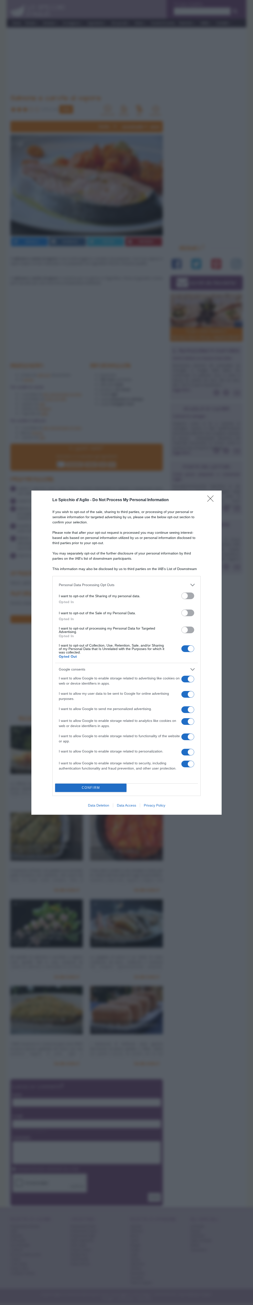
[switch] (187, 596)
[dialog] (126, 653)
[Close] (212, 500)
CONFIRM (91, 788)
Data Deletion (98, 805)
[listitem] (126, 585)
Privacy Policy (154, 805)
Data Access (126, 805)
